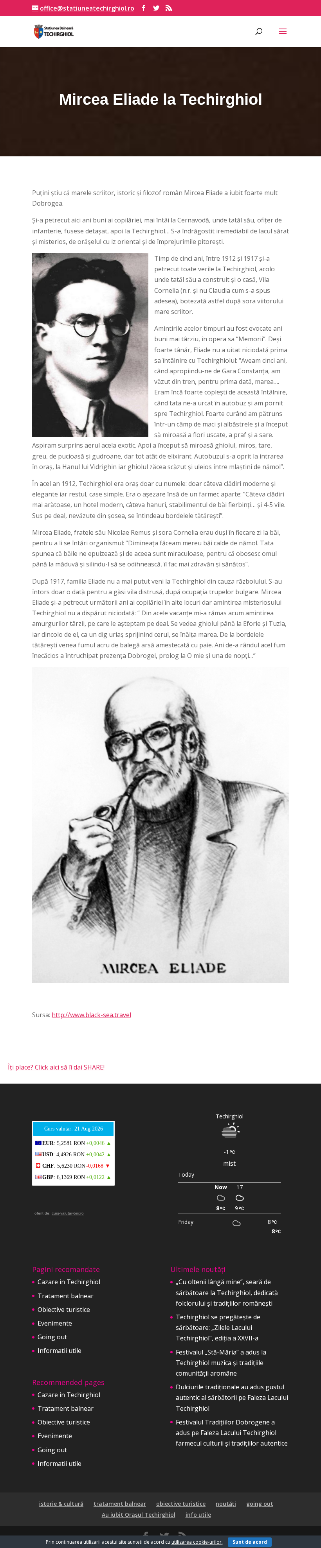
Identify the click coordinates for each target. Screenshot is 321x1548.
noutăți (226, 1503)
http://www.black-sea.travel (91, 1014)
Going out (52, 1337)
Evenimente (55, 1323)
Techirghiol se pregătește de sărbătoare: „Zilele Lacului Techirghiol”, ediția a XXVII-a (218, 1327)
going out (259, 1503)
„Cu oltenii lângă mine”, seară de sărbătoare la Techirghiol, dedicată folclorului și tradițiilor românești (227, 1292)
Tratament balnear (66, 1296)
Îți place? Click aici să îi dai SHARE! (56, 1067)
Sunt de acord (250, 1542)
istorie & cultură (61, 1503)
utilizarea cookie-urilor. (197, 1542)
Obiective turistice (64, 1309)
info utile (198, 1514)
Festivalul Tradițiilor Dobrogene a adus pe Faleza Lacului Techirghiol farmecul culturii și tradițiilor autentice (232, 1433)
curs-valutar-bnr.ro (68, 1213)
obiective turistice (181, 1503)
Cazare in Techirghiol (69, 1281)
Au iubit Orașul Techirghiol (138, 1514)
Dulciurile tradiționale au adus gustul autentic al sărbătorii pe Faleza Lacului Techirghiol (232, 1397)
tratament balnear (120, 1503)
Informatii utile (59, 1350)
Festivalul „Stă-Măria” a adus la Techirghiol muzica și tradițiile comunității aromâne (221, 1363)
